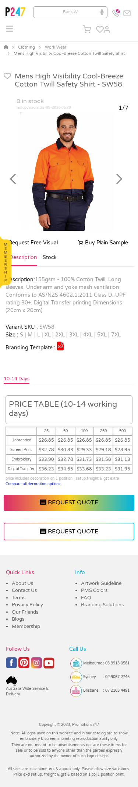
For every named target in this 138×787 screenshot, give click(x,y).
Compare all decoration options (33, 484)
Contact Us (24, 590)
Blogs (18, 619)
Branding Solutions (102, 605)
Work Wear (55, 47)
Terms (18, 598)
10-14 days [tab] (16, 379)
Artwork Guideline (101, 583)
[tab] (23, 261)
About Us (22, 583)
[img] (60, 346)
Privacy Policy (27, 605)
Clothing (26, 47)
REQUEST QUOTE (72, 502)
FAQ (86, 598)
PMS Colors (94, 590)
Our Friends (25, 612)
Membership (26, 626)
